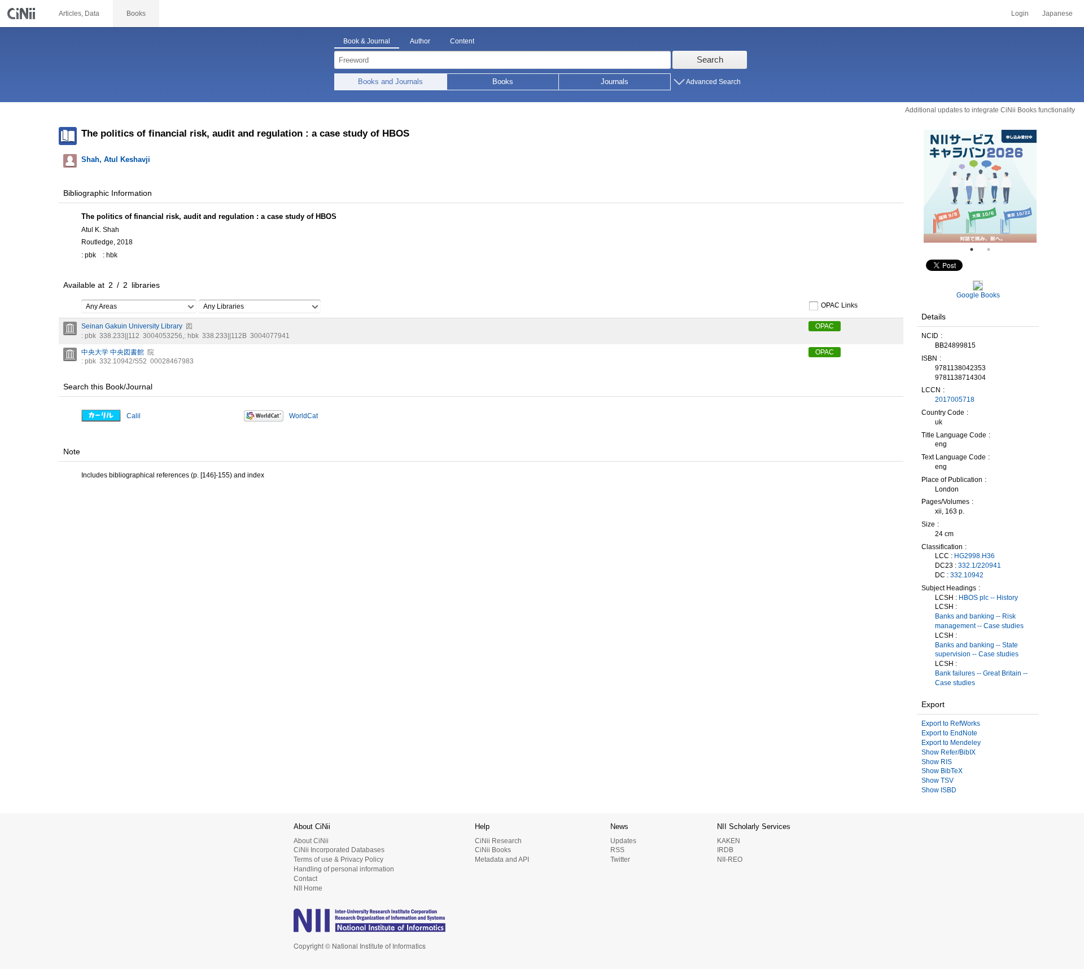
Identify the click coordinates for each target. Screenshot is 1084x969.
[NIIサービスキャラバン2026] (980, 186)
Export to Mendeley (951, 743)
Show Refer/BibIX (948, 752)
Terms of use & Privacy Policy (338, 859)
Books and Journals (390, 81)
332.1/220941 (979, 565)
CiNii (22, 13)
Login (1020, 13)
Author (420, 41)
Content (462, 41)
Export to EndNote (949, 733)
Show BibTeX (942, 771)
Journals (614, 81)
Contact (305, 879)
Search (710, 59)
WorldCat (303, 416)
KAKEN (728, 841)
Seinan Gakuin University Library (131, 326)
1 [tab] (976, 249)
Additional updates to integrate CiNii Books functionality (990, 110)
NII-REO (729, 859)
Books (502, 81)
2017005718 (954, 400)
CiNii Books (493, 850)
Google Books (978, 295)
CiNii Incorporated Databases (339, 850)
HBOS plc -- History (988, 598)
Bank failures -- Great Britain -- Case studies (981, 678)
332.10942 (967, 575)
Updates (623, 841)
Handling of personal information (344, 869)
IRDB (725, 850)
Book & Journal (366, 41)
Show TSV (937, 780)
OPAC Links (839, 305)
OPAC (824, 326)
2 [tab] (993, 249)
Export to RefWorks (950, 723)
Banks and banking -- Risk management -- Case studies (979, 621)
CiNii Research (498, 841)
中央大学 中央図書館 (112, 352)
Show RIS (936, 762)
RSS (617, 850)
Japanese (1057, 13)
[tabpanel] (980, 186)
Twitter (620, 859)
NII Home (308, 888)
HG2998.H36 (974, 556)
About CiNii (311, 841)
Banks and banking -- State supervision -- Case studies (977, 650)
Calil (133, 416)
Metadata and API (502, 859)
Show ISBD (938, 790)
